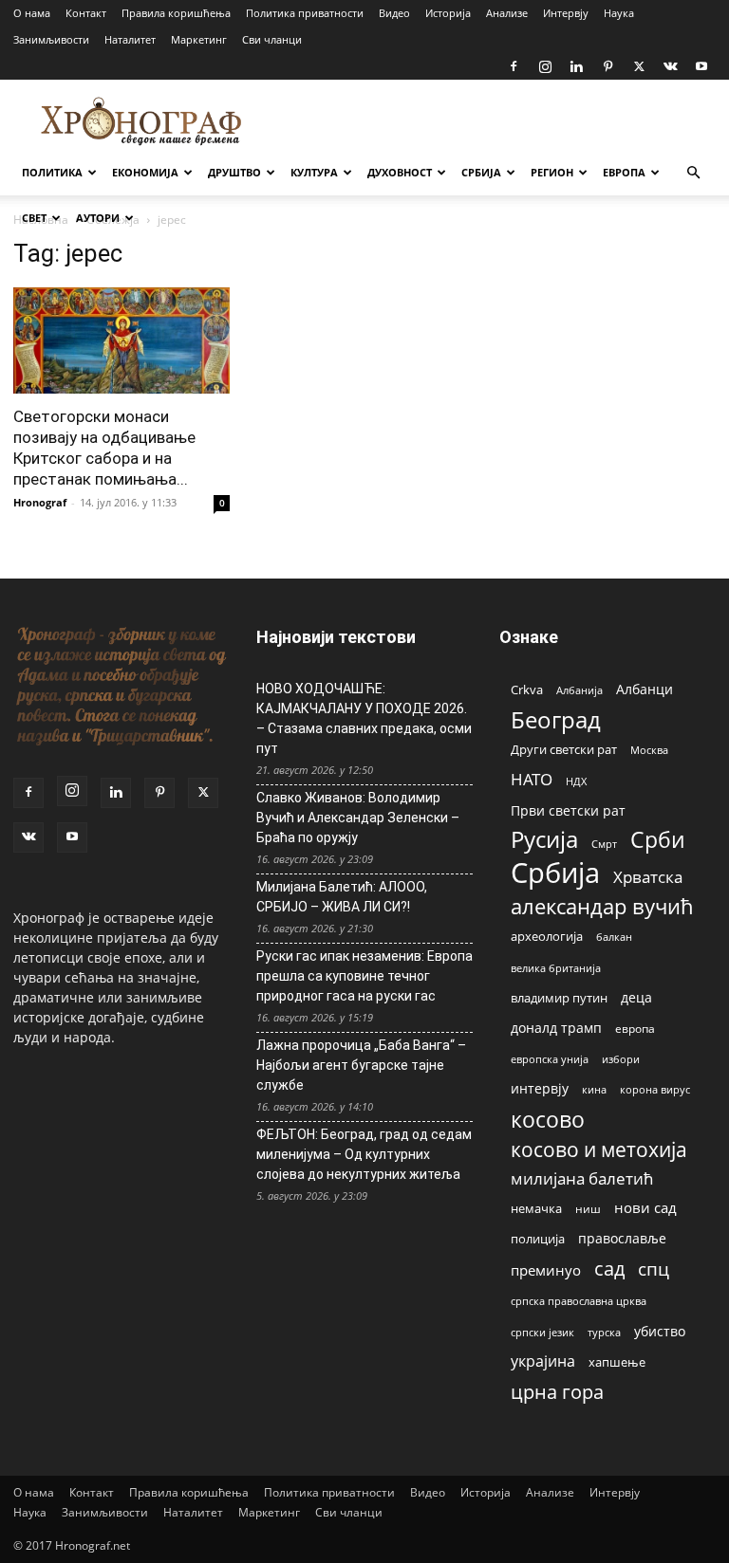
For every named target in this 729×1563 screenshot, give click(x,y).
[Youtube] (701, 66)
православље (622, 1238)
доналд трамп (556, 1028)
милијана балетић (582, 1178)
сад (609, 1268)
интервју (540, 1088)
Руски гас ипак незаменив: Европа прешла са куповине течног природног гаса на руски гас (364, 975)
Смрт (604, 844)
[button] (693, 173)
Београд (556, 719)
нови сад (645, 1207)
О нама (31, 13)
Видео (394, 13)
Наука (619, 13)
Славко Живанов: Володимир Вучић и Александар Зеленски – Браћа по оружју (357, 817)
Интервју (566, 13)
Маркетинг (199, 39)
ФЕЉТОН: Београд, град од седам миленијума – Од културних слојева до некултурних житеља (364, 1154)
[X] (639, 66)
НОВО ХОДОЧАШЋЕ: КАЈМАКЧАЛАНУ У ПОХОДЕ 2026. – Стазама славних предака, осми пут (364, 718)
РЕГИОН (552, 172)
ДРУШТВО (234, 172)
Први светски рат (568, 810)
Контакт (85, 13)
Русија (544, 840)
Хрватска (647, 877)
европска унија (550, 1059)
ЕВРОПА (624, 172)
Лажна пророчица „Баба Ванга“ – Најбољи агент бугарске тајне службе (361, 1065)
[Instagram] (545, 66)
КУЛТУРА (314, 172)
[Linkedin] (576, 66)
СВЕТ (34, 218)
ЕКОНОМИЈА (145, 172)
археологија (547, 937)
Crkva (527, 689)
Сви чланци (272, 39)
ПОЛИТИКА (52, 172)
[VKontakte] (670, 66)
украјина (543, 1361)
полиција (538, 1238)
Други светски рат (564, 749)
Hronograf (39, 502)
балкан (614, 937)
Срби (657, 840)
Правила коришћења (176, 13)
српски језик (542, 1332)
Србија (555, 873)
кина (594, 1089)
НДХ (576, 781)
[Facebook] (513, 66)
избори (621, 1059)
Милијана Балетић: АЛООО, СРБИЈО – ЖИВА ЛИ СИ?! (341, 896)
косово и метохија (599, 1149)
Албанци (644, 689)
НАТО (531, 779)
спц (653, 1268)
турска (604, 1332)
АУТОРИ (98, 218)
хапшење (617, 1361)
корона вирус (655, 1089)
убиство (659, 1331)
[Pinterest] (607, 66)
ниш (588, 1209)
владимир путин (559, 997)
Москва (649, 750)
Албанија (579, 690)
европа (635, 1028)
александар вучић (602, 906)
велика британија (556, 968)
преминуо (546, 1269)
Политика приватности (305, 13)
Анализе (507, 13)
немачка (536, 1208)
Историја (448, 13)
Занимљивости (51, 39)
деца (636, 997)
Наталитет (130, 39)
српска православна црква (578, 1301)
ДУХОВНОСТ (399, 172)
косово (548, 1120)
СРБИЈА (481, 172)
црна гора (557, 1392)
